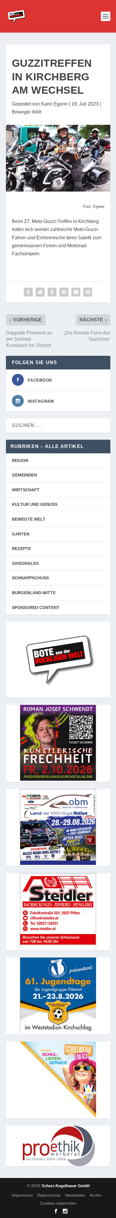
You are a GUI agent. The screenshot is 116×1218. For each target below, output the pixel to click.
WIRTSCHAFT (26, 489)
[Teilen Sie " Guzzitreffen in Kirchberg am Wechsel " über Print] (88, 292)
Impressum (22, 1195)
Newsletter (75, 1195)
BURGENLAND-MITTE (34, 592)
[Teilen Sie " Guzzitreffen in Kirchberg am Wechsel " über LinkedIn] (64, 292)
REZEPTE (21, 548)
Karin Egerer (54, 103)
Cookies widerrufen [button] (58, 1203)
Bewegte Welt (26, 111)
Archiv (95, 1195)
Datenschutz (49, 1195)
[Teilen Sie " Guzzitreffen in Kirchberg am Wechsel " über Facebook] (28, 292)
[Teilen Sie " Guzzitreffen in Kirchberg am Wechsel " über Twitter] (40, 292)
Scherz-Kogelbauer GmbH (66, 1186)
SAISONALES (25, 563)
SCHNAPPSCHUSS (30, 577)
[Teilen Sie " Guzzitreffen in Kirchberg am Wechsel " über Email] (76, 292)
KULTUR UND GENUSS (34, 504)
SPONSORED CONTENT (35, 607)
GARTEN (20, 534)
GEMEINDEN (24, 475)
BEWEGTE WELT (29, 519)
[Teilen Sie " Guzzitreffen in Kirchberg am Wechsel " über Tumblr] (52, 292)
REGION (20, 460)
